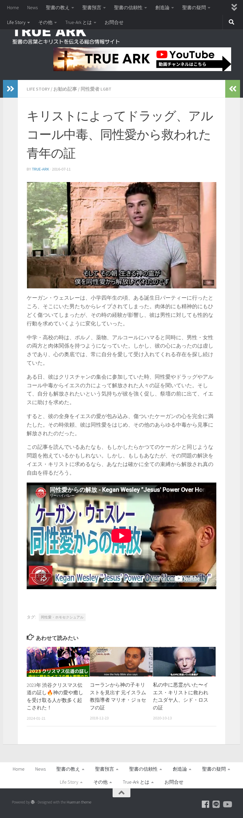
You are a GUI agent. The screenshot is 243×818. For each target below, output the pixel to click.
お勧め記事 (65, 89)
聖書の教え (58, 7)
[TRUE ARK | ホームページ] (66, 35)
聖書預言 (91, 7)
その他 (45, 22)
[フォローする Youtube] (227, 804)
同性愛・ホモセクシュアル (62, 617)
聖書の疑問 (194, 7)
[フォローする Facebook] (206, 804)
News (32, 7)
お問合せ (114, 22)
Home (13, 7)
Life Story (16, 22)
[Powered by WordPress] (33, 802)
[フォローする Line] (216, 804)
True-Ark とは (78, 22)
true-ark (40, 169)
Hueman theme (79, 802)
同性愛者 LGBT (96, 89)
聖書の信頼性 (128, 7)
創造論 (162, 7)
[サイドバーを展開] (10, 89)
